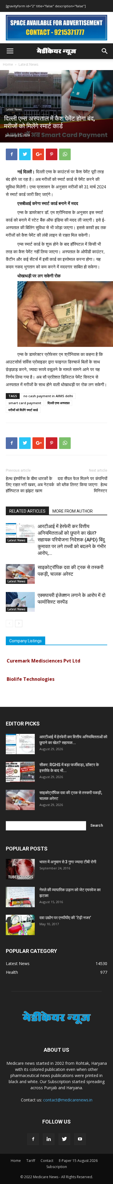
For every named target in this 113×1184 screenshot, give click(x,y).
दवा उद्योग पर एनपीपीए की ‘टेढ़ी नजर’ (65, 917)
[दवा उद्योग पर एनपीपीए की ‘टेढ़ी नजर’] (20, 925)
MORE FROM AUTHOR (72, 511)
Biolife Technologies (30, 676)
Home (8, 64)
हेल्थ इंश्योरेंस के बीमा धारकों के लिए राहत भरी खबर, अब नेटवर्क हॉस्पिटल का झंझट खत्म (30, 484)
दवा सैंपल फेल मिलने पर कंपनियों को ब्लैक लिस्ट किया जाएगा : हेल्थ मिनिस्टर (82, 484)
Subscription (56, 1166)
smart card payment (24, 403)
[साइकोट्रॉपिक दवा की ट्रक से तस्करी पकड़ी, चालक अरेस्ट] (20, 574)
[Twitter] (64, 1139)
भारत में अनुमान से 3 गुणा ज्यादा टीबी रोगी (67, 862)
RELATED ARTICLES (27, 511)
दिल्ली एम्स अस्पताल (59, 403)
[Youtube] (80, 1139)
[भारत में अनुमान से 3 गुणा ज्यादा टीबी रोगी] (20, 869)
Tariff (30, 1160)
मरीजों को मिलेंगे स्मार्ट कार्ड (23, 410)
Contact (47, 1160)
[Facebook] (33, 1139)
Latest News (28, 64)
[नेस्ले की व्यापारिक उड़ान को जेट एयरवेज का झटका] (20, 897)
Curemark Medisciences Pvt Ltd (43, 657)
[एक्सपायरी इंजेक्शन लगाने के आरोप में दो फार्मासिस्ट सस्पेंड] (20, 602)
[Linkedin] (48, 1139)
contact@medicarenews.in (67, 1100)
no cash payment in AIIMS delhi (48, 396)
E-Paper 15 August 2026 (78, 1160)
